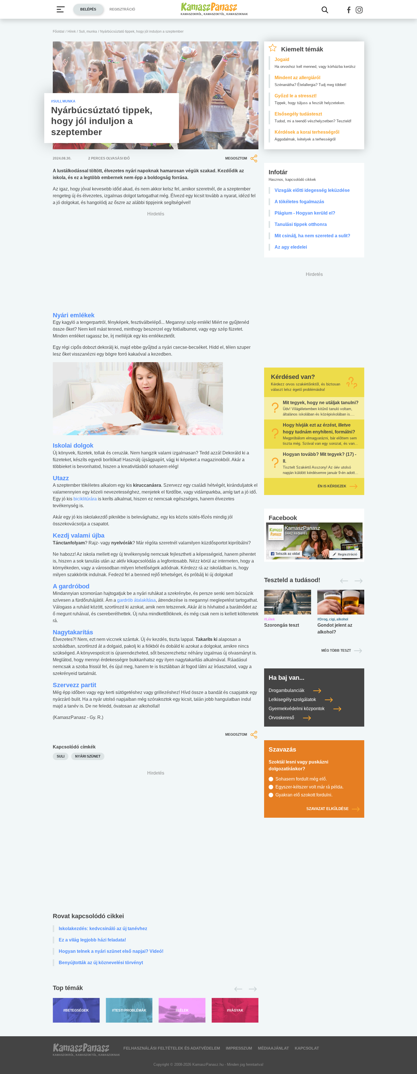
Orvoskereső (282, 717)
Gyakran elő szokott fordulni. (303, 794)
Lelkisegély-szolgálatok (293, 699)
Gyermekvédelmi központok (297, 708)
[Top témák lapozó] (155, 989)
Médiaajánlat (273, 1048)
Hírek (72, 31)
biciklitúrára (85, 498)
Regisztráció (122, 9)
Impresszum (239, 1048)
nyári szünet (87, 756)
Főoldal (58, 31)
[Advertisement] (155, 843)
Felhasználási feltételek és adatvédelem (171, 1048)
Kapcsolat (307, 1048)
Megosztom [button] (236, 158)
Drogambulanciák (287, 690)
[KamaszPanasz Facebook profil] (314, 540)
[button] (349, 9)
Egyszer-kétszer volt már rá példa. (309, 786)
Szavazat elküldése (327, 809)
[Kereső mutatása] (325, 9)
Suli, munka (88, 31)
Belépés (88, 9)
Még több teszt (336, 651)
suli (60, 756)
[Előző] (236, 989)
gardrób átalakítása (136, 600)
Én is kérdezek (332, 486)
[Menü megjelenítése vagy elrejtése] (61, 9)
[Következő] (251, 989)
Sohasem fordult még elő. (301, 779)
